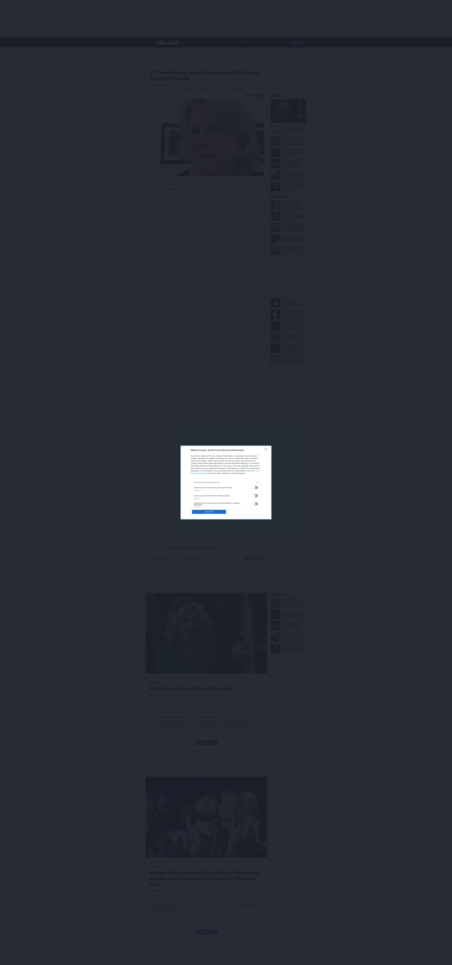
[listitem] (226, 482)
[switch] (255, 487)
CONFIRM (209, 512)
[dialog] (226, 482)
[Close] (266, 450)
